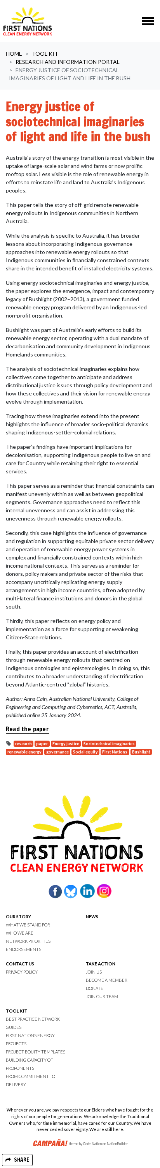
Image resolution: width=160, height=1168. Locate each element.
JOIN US (94, 971)
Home (14, 53)
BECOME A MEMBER (106, 980)
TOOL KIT (16, 1010)
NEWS (92, 916)
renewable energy (24, 752)
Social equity (85, 752)
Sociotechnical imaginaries (109, 743)
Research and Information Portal (68, 61)
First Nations (114, 752)
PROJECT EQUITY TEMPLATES (35, 1051)
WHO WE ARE (19, 932)
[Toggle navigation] (147, 21)
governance (57, 752)
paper (42, 743)
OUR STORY (18, 916)
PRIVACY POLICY (22, 971)
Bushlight (141, 752)
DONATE (94, 988)
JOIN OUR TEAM (102, 996)
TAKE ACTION (100, 963)
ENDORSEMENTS (23, 949)
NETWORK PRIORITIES (28, 941)
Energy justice (65, 743)
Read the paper (27, 729)
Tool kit (45, 53)
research (23, 743)
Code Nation (92, 1144)
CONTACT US (20, 963)
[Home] (28, 21)
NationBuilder (117, 1144)
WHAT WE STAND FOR (28, 924)
